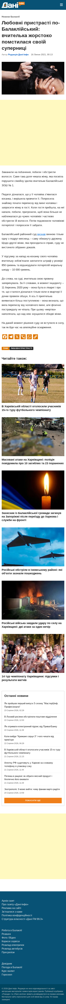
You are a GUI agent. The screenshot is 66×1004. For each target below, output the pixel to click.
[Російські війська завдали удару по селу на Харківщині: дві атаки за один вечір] (33, 618)
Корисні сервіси (11, 941)
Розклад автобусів (12, 948)
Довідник (7, 963)
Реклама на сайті (11, 908)
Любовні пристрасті (21, 348)
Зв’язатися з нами (12, 911)
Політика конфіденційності (17, 915)
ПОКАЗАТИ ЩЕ (33, 800)
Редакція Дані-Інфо (18, 54)
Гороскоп (7, 974)
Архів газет (8, 900)
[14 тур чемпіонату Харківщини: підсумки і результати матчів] (33, 672)
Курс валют (8, 971)
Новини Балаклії (11, 17)
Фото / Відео (9, 937)
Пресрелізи (8, 952)
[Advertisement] (33, 132)
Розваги (6, 934)
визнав (41, 234)
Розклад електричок (13, 945)
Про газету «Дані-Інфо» (15, 904)
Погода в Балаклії (12, 967)
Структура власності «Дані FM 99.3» (22, 919)
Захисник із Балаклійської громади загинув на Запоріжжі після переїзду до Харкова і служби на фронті (31, 517)
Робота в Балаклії (12, 930)
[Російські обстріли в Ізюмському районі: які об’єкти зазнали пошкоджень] (33, 565)
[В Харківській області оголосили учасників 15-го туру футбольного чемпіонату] (33, 402)
